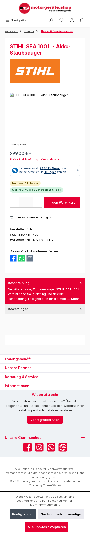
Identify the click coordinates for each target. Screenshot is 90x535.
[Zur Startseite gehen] (45, 8)
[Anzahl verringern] (14, 202)
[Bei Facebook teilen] (13, 258)
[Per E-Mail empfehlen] (30, 258)
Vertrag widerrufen (45, 420)
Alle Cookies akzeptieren (47, 527)
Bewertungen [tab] (18, 309)
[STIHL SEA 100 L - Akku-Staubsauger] (45, 120)
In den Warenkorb (61, 202)
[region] (45, 120)
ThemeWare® (52, 485)
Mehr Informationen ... (45, 504)
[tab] (45, 291)
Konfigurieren (22, 514)
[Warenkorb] (82, 20)
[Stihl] (45, 71)
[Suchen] (51, 20)
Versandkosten (16, 473)
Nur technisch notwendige (61, 514)
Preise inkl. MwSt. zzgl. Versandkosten (35, 159)
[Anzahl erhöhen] (37, 202)
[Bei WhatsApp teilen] (21, 258)
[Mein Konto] (72, 20)
